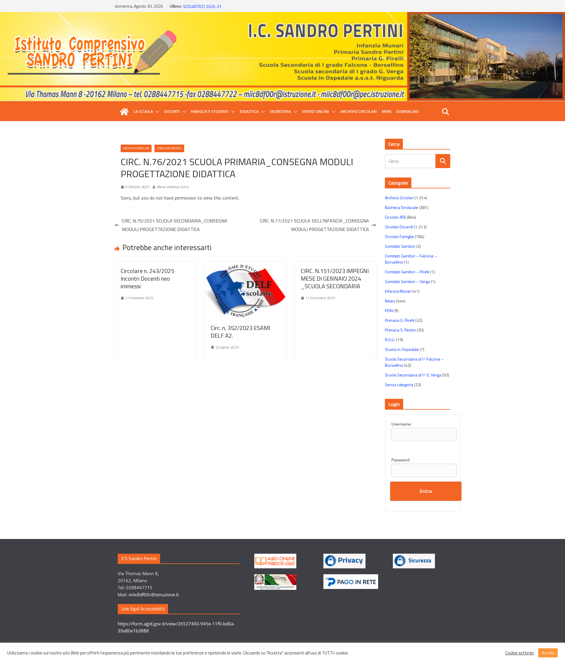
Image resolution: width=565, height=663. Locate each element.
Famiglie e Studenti (210, 111)
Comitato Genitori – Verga (407, 281)
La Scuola (143, 111)
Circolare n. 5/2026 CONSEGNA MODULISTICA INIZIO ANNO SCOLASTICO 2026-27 (234, 9)
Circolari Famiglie (399, 236)
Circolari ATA (395, 217)
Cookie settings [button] (519, 653)
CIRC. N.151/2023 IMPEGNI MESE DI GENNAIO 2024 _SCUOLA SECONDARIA (335, 278)
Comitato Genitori (400, 246)
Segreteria (280, 111)
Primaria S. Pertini (400, 330)
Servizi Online (315, 111)
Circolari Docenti (169, 148)
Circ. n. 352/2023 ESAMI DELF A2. (240, 331)
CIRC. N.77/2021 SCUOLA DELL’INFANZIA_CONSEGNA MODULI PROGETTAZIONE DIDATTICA (314, 225)
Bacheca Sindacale (401, 207)
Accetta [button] (548, 653)
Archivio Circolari (358, 111)
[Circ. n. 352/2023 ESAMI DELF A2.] (245, 265)
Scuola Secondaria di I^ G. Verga (413, 375)
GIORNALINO (407, 111)
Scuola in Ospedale (402, 349)
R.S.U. (390, 339)
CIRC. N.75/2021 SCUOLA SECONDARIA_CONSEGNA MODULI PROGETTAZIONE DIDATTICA (174, 225)
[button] (156, 111)
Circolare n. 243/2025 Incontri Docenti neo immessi (147, 278)
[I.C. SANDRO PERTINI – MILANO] (124, 112)
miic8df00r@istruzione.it (154, 594)
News (387, 111)
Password (400, 460)
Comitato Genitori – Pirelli (407, 272)
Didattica (249, 111)
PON (389, 310)
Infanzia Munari (398, 291)
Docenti (172, 111)
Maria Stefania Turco (173, 187)
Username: (401, 424)
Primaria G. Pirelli (399, 320)
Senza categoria (399, 384)
